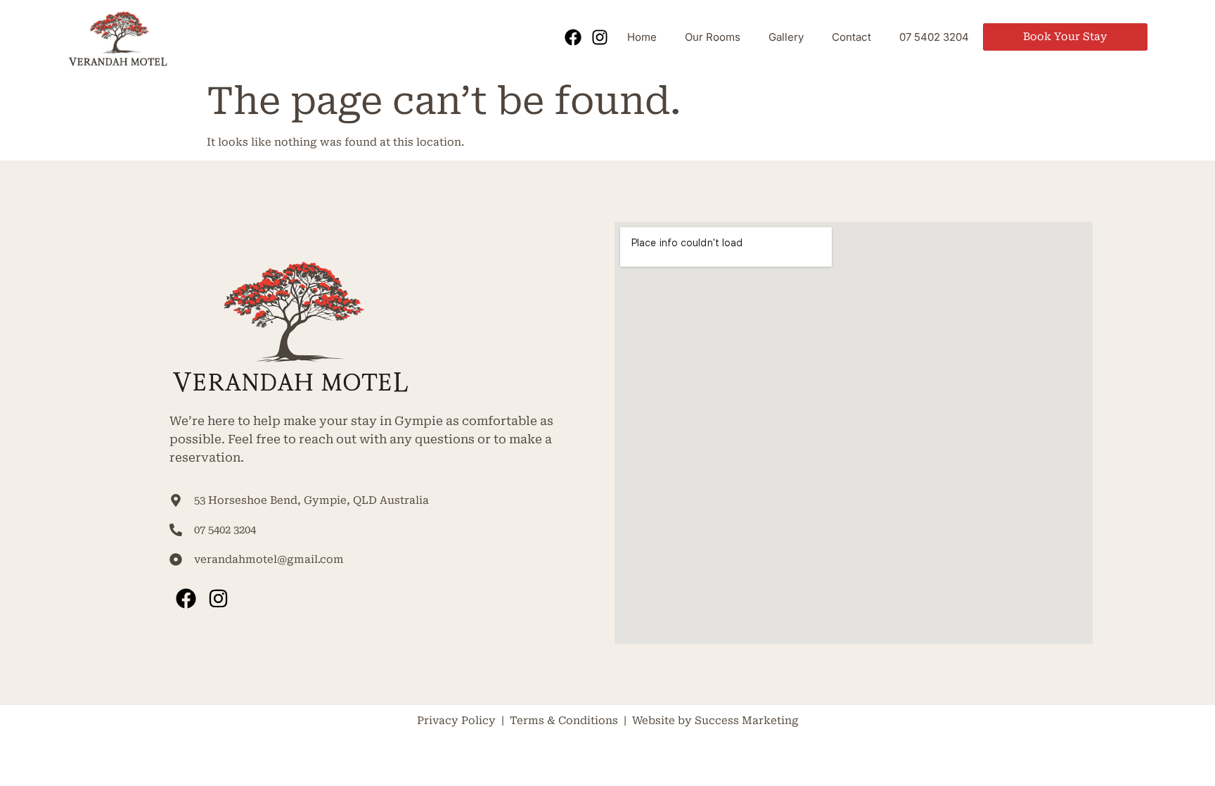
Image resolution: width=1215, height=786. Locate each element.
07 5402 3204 (934, 37)
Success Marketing (747, 720)
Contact (851, 37)
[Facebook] (572, 37)
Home (642, 37)
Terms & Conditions (565, 720)
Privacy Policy (456, 720)
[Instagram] (599, 37)
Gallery (786, 37)
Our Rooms (712, 37)
